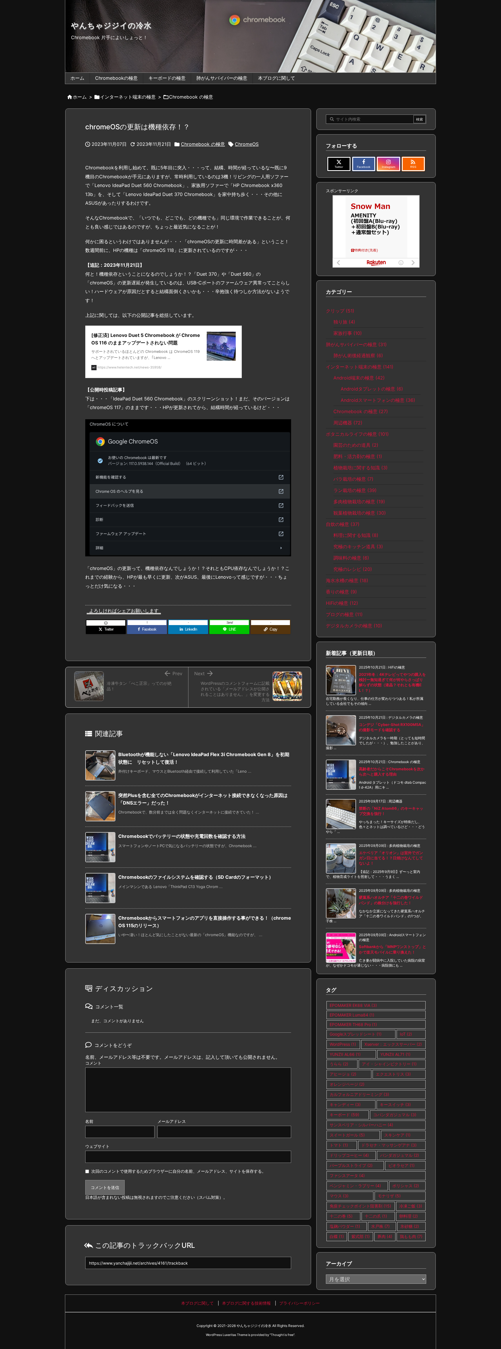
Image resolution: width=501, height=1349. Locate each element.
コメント (93, 1063)
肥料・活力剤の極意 (357, 456)
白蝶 (337, 1236)
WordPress (343, 1044)
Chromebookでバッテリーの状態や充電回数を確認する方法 (182, 836)
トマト (339, 1145)
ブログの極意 (344, 614)
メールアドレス (171, 1121)
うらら (339, 1063)
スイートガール (347, 1134)
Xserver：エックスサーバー (393, 1044)
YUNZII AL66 (345, 1054)
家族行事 (347, 333)
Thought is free (282, 1335)
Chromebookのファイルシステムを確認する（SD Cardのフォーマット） (195, 877)
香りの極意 (341, 592)
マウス (339, 1195)
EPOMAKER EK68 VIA (353, 1005)
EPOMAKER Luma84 (352, 1014)
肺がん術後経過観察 (358, 355)
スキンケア (397, 1134)
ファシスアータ (347, 1175)
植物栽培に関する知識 (360, 468)
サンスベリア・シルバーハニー (361, 1124)
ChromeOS (247, 144)
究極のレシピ (352, 569)
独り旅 (344, 322)
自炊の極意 (343, 524)
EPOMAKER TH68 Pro (353, 1024)
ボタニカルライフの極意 (357, 434)
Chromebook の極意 (191, 97)
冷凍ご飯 (410, 1205)
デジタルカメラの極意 (354, 626)
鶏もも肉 (411, 1236)
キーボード (344, 1114)
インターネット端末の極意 (128, 97)
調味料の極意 (351, 558)
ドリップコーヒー (349, 1155)
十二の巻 (341, 1216)
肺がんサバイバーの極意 (356, 344)
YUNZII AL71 (395, 1054)
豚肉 (384, 1236)
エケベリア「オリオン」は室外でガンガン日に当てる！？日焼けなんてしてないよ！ (391, 857)
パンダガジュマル (399, 1155)
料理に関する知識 (355, 535)
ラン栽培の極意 (355, 490)
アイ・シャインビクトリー (389, 1063)
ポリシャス (405, 1185)
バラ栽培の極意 (353, 479)
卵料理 (408, 1216)
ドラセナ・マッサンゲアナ (389, 1145)
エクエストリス (393, 1074)
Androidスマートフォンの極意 (378, 400)
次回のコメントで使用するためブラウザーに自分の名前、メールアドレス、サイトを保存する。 (178, 1171)
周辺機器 (347, 423)
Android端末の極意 (359, 378)
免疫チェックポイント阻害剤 (360, 1205)
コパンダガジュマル (394, 1114)
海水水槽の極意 (347, 580)
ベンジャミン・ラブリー (355, 1185)
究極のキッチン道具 (358, 546)
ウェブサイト (97, 1146)
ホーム (80, 97)
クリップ (340, 311)
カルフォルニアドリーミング (359, 1094)
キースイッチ (395, 1104)
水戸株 (380, 1226)
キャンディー (345, 1104)
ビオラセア (401, 1165)
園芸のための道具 (355, 445)
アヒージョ (343, 1074)
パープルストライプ (351, 1165)
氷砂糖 (409, 1226)
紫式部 (360, 1236)
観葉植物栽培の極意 (359, 513)
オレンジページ (347, 1084)
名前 (89, 1121)
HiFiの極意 (342, 603)
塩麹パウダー (345, 1226)
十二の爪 (376, 1216)
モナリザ (389, 1195)
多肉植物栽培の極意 (359, 501)
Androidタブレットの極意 (372, 389)
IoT (406, 1034)
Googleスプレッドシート (356, 1034)
